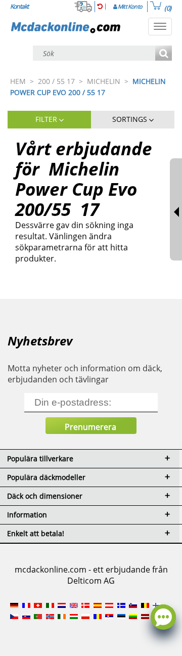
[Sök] (163, 54)
